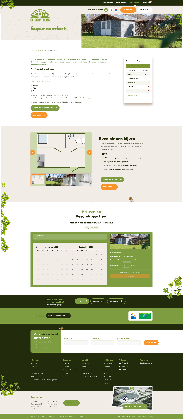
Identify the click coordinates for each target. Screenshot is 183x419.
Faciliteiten (108, 360)
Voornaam (68, 339)
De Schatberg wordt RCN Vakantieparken (43, 380)
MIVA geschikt (132, 95)
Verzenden (149, 342)
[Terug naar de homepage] (40, 15)
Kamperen (85, 363)
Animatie (106, 373)
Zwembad (107, 366)
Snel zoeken (34, 363)
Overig (106, 383)
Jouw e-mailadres (123, 339)
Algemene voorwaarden (124, 416)
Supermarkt (107, 370)
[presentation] (32, 152)
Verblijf (85, 360)
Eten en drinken (108, 363)
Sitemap (150, 416)
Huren (84, 366)
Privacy (32, 376)
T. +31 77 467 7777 (52, 401)
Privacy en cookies (135, 416)
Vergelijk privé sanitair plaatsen (43, 108)
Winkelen (66, 363)
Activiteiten (107, 380)
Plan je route (70, 403)
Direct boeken (37, 115)
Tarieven (84, 370)
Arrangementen (87, 373)
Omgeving (67, 360)
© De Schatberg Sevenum (44, 416)
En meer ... (66, 373)
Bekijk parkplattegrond (110, 179)
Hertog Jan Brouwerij (69, 370)
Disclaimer (144, 416)
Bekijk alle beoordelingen (56, 316)
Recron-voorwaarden (37, 370)
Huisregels (33, 366)
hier (89, 98)
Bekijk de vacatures (146, 363)
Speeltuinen (107, 376)
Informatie (34, 360)
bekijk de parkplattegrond (133, 406)
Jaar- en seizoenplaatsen (89, 376)
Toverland (66, 366)
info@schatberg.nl (53, 404)
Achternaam (95, 339)
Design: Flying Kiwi (78, 416)
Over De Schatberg (36, 373)
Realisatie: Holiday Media (66, 416)
